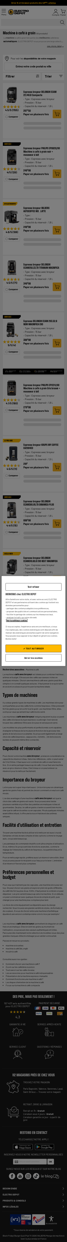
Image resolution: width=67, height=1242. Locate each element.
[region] (33, 621)
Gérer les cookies (33, 657)
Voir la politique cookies (16, 620)
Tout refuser (33, 586)
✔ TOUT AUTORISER (33, 648)
